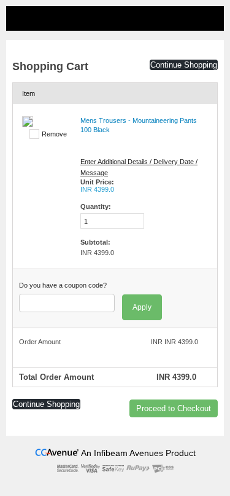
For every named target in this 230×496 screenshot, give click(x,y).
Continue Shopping (183, 64)
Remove (54, 134)
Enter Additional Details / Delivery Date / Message (138, 167)
